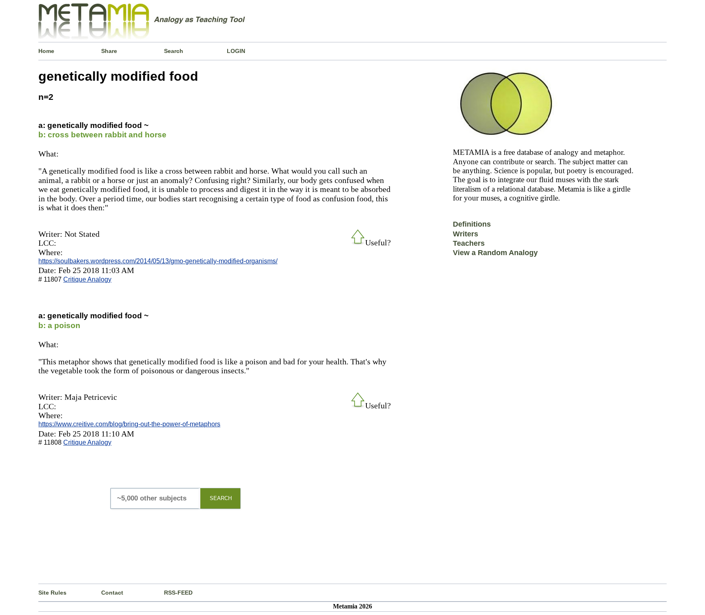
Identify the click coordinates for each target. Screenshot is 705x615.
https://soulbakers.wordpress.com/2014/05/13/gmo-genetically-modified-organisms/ (157, 261)
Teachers (469, 243)
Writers (465, 234)
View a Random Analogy (495, 253)
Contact (112, 592)
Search (173, 51)
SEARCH (221, 498)
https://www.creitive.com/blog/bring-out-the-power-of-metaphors (129, 424)
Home (46, 51)
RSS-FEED (178, 592)
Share (109, 51)
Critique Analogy (87, 279)
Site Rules (52, 592)
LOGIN (236, 51)
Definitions (472, 224)
